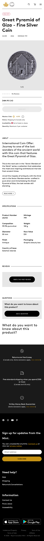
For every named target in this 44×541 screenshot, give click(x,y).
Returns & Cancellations (12, 484)
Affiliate (32, 533)
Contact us (33, 444)
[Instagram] (8, 420)
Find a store (7, 504)
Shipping (6, 481)
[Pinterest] (17, 420)
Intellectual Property (10, 530)
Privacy (23, 530)
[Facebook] (3, 420)
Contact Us (7, 500)
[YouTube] (12, 420)
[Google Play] (31, 522)
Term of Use (36, 530)
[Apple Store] (11, 522)
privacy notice (16, 446)
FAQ (4, 477)
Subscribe (22, 459)
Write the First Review (22, 279)
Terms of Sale (12, 533)
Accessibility (7, 507)
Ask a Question (22, 314)
